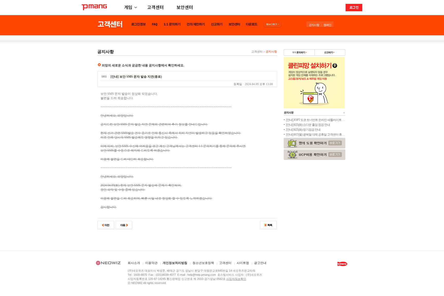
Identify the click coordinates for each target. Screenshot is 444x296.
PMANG (94, 7)
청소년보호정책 (203, 263)
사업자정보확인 (236, 278)
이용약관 (151, 263)
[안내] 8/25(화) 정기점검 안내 (303, 129)
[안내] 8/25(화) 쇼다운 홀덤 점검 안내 (308, 125)
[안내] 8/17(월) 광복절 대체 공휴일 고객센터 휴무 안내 (315, 134)
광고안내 (260, 263)
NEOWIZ (108, 264)
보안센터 (185, 7)
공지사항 (314, 24)
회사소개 (134, 263)
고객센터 (155, 7)
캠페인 (327, 24)
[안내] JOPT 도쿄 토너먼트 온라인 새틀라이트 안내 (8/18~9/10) (315, 120)
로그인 (354, 7)
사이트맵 (243, 263)
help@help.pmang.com (201, 274)
